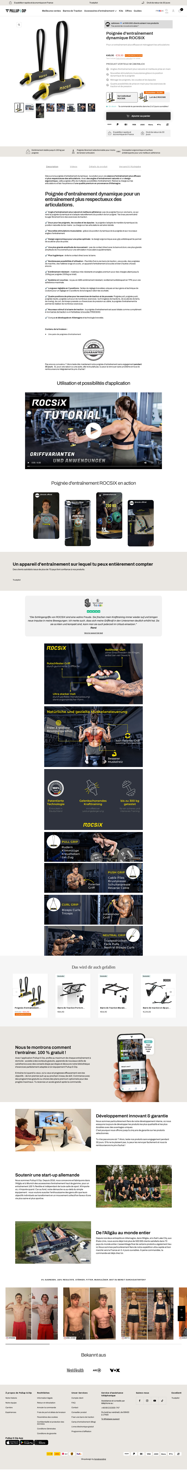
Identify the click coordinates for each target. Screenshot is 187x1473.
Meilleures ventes (51, 11)
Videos (73, 166)
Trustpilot (93, 3)
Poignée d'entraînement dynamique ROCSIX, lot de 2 (28, 1008)
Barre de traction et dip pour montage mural (157, 1008)
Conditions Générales (46, 1429)
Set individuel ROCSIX (124, 97)
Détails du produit (98, 166)
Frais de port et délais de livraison (51, 1412)
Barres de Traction (72, 11)
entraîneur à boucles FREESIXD (86, 312)
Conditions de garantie (46, 1433)
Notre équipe (11, 1403)
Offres (128, 11)
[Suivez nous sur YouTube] (155, 1400)
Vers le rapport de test (93, 633)
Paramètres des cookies (47, 1417)
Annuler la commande (46, 1408)
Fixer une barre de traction (82, 1417)
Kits (121, 11)
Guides (138, 11)
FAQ (73, 1403)
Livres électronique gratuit (82, 1427)
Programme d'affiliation (81, 1431)
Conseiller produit (79, 1412)
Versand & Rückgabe (130, 166)
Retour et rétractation (46, 1403)
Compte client (77, 1398)
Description (52, 166)
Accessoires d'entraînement (99, 11)
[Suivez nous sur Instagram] (147, 1400)
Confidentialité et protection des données (50, 1423)
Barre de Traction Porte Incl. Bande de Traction (71, 1008)
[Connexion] (173, 10)
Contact (74, 1408)
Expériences (10, 1412)
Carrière (9, 1408)
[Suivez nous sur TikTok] (162, 1400)
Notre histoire (11, 1398)
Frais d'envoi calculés (124, 58)
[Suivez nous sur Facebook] (139, 1400)
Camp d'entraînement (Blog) (83, 1422)
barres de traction (58, 312)
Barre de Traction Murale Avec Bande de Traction (112, 1008)
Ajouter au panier (141, 116)
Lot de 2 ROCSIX (156, 95)
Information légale (45, 1398)
